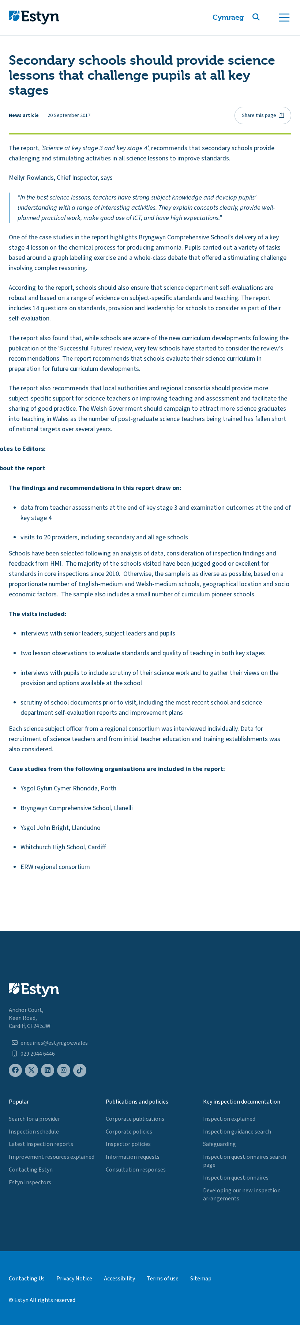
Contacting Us (27, 1279)
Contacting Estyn (31, 1170)
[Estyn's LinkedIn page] (47, 1070)
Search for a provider (34, 1119)
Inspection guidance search (237, 1132)
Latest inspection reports (41, 1144)
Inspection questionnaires (236, 1178)
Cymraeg (228, 17)
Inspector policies (128, 1144)
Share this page (259, 115)
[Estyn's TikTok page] (80, 1070)
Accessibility (119, 1279)
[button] (264, 18)
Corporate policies (129, 1132)
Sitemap (200, 1279)
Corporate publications (135, 1119)
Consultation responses (136, 1170)
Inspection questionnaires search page (244, 1161)
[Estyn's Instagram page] (64, 1070)
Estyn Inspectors (30, 1182)
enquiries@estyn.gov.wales (54, 1043)
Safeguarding (219, 1144)
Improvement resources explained (51, 1157)
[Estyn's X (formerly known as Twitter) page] (31, 1070)
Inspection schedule (34, 1132)
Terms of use (163, 1279)
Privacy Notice (74, 1279)
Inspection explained (229, 1119)
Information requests (133, 1157)
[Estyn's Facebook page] (15, 1070)
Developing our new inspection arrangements (242, 1195)
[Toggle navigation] (284, 17)
